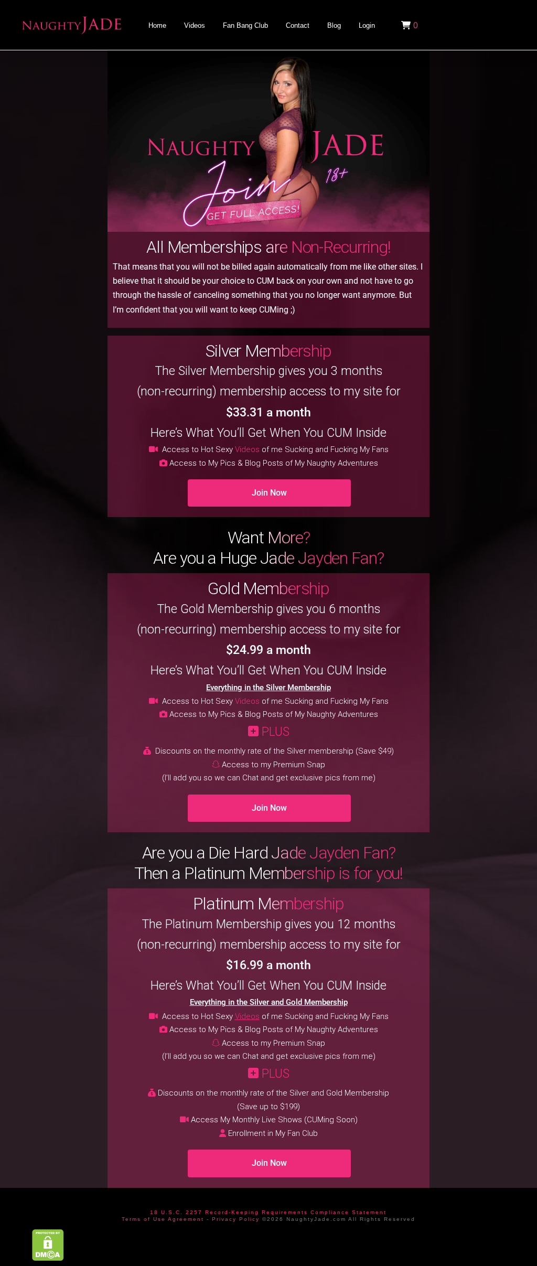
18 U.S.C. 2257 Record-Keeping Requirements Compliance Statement (268, 1212)
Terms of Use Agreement (163, 1219)
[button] (408, 25)
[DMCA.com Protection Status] (48, 1245)
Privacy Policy (236, 1219)
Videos (247, 449)
